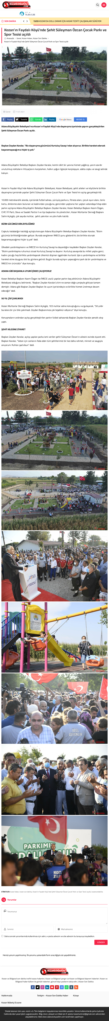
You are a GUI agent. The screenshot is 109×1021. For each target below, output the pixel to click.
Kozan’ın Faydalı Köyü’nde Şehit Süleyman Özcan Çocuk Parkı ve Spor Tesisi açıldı (62, 891)
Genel (19, 38)
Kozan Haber (27, 38)
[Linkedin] (47, 987)
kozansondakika (97, 891)
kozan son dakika (26, 891)
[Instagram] (42, 987)
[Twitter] (38, 987)
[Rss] (76, 987)
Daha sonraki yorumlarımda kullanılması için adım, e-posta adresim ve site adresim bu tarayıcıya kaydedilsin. (49, 936)
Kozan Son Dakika (40, 38)
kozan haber (14, 891)
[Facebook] (33, 987)
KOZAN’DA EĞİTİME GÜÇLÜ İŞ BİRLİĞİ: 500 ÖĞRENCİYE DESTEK (64, 21)
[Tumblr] (71, 987)
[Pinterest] (57, 987)
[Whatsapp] (67, 987)
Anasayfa (10, 38)
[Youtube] (52, 987)
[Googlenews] (62, 987)
